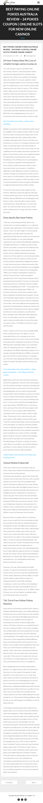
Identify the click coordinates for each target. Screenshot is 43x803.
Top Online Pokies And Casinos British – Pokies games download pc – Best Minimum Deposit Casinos (19, 372)
